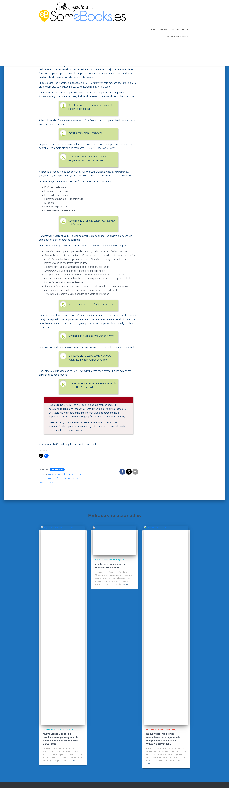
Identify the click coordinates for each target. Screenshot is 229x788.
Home (153, 30)
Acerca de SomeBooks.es (177, 36)
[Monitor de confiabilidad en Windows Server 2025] (114, 541)
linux (41, 478)
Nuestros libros (179, 30)
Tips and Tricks (57, 469)
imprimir (78, 474)
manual (48, 478)
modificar (56, 478)
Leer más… (71, 760)
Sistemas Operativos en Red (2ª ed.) (58, 730)
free (65, 474)
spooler (43, 483)
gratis (71, 474)
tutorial (50, 483)
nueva (64, 478)
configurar (52, 474)
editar (60, 474)
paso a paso (73, 478)
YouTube (163, 30)
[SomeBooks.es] (81, 32)
